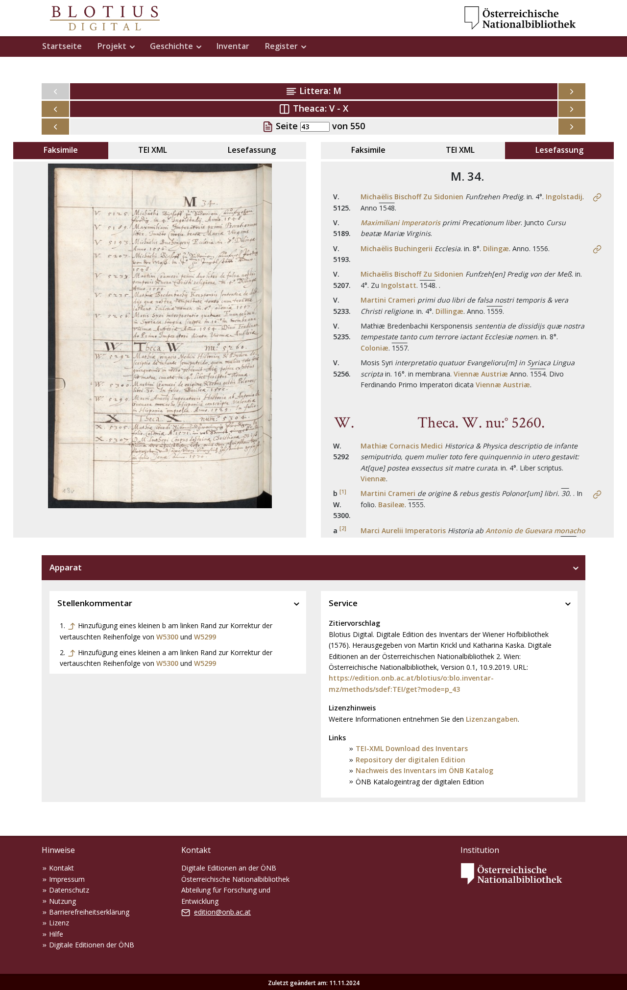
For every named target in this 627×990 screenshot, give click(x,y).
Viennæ (373, 478)
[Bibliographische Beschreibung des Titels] (597, 196)
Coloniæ (374, 348)
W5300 (167, 636)
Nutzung (62, 901)
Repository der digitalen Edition (410, 759)
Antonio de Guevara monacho (535, 530)
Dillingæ (449, 311)
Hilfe (56, 934)
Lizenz (59, 922)
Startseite (62, 46)
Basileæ (391, 504)
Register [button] (281, 46)
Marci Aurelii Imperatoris (403, 530)
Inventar (233, 46)
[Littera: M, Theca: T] (55, 109)
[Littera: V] (572, 91)
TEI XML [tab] (152, 149)
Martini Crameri (388, 300)
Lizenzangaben (492, 719)
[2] (342, 528)
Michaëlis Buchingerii (397, 248)
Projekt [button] (111, 46)
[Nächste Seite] (572, 126)
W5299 (205, 636)
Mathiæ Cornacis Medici (402, 445)
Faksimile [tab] (61, 149)
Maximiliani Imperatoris (400, 222)
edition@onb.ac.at (222, 912)
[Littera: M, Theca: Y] (572, 109)
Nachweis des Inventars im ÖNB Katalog (424, 770)
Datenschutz (69, 890)
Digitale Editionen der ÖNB (91, 944)
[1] (342, 491)
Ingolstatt (398, 285)
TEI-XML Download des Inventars (412, 748)
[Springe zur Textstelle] (71, 625)
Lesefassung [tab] (252, 149)
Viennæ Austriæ (481, 373)
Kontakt (61, 867)
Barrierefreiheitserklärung (89, 912)
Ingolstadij (564, 196)
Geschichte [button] (171, 46)
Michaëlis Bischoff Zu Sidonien (412, 196)
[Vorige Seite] (55, 126)
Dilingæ (496, 248)
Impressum (67, 879)
